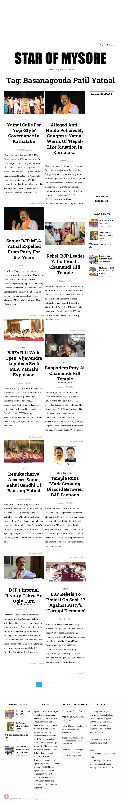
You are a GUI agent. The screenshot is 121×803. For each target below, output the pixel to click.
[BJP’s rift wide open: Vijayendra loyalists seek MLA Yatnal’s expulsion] (24, 340)
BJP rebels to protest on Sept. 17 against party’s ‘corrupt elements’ (65, 602)
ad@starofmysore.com (107, 760)
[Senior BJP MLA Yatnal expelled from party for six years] (24, 229)
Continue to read (35, 204)
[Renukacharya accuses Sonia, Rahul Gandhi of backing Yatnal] (24, 462)
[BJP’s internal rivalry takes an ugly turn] (24, 578)
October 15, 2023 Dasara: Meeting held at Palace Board (73, 740)
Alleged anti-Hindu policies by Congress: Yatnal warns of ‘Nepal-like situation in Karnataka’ (65, 138)
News (24, 119)
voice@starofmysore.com (101, 767)
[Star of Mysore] (60, 62)
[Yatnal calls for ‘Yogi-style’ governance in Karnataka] (24, 113)
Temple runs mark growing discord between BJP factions (65, 486)
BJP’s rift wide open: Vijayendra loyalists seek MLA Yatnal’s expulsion (23, 363)
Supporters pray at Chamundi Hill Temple (65, 373)
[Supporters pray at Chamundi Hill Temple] (65, 356)
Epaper (111, 45)
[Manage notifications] (6, 796)
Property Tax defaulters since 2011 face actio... (106, 259)
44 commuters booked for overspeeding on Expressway (74, 729)
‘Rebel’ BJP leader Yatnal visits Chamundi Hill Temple (64, 264)
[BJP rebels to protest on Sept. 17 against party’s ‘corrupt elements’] (66, 582)
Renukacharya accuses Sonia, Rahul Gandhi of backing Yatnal (23, 482)
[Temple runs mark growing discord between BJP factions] (65, 466)
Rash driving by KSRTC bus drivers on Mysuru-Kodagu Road (72, 752)
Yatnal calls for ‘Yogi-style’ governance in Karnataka (24, 133)
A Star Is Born (77, 711)
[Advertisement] (60, 21)
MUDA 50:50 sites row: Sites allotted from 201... (106, 271)
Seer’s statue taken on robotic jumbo (106, 235)
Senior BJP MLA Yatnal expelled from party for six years (23, 249)
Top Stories (68, 472)
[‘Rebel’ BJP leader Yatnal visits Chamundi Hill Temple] (65, 244)
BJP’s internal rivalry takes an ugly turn (24, 595)
